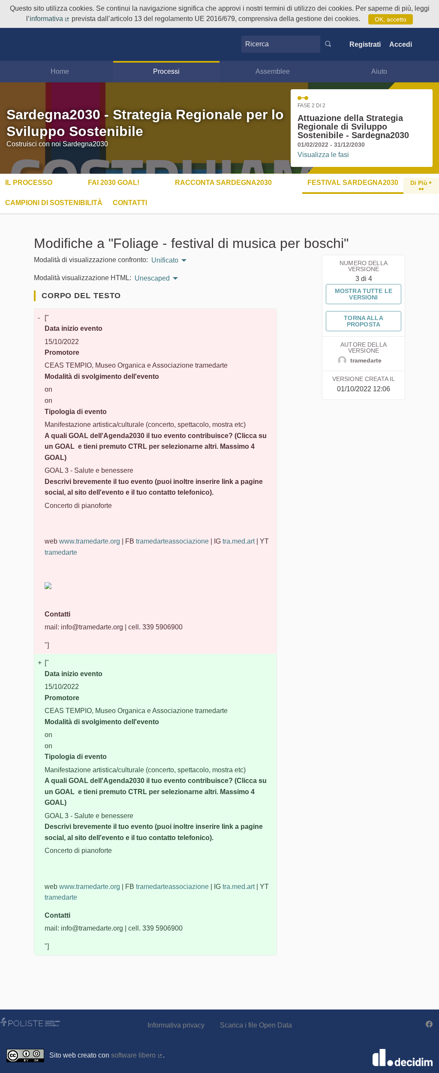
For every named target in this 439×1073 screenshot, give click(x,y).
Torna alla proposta (363, 320)
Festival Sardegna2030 (352, 182)
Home (60, 71)
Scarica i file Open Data (256, 1025)
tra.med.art (239, 541)
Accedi (400, 44)
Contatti (130, 202)
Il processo (28, 182)
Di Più (419, 182)
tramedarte (61, 552)
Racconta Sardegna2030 (223, 182)
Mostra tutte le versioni (363, 293)
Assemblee (273, 71)
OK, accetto (390, 19)
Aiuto (379, 71)
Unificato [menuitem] (164, 260)
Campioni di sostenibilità (53, 202)
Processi (166, 71)
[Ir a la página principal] (23, 44)
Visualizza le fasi (323, 154)
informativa (50, 18)
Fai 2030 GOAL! (113, 182)
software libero (137, 1055)
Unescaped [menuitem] (152, 278)
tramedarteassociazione (172, 541)
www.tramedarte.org (89, 541)
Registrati (365, 44)
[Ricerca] (328, 44)
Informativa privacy (175, 1025)
